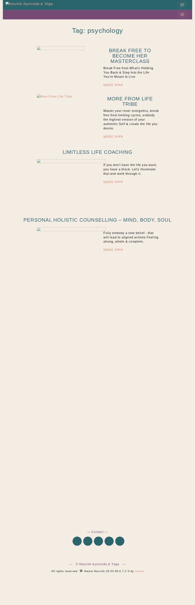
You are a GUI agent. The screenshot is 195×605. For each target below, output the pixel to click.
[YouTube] (119, 542)
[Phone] (77, 542)
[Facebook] (98, 542)
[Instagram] (109, 542)
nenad (139, 571)
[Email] (87, 542)
